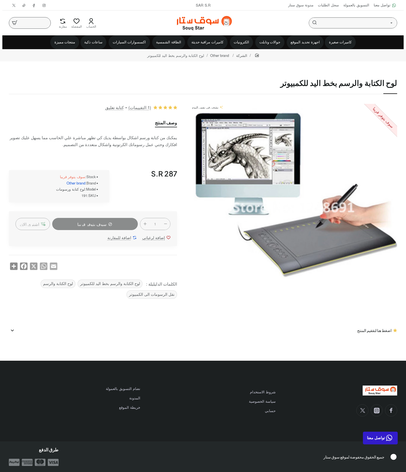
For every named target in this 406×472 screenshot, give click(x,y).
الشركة (241, 55)
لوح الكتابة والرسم (58, 283)
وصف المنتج (166, 122)
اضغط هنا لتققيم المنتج (374, 330)
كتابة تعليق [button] (114, 107)
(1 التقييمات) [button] (139, 107)
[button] (32, 224)
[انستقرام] (377, 410)
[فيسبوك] (391, 410)
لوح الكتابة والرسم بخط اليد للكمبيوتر (110, 283)
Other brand (220, 55)
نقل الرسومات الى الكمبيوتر (152, 294)
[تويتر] (362, 410)
